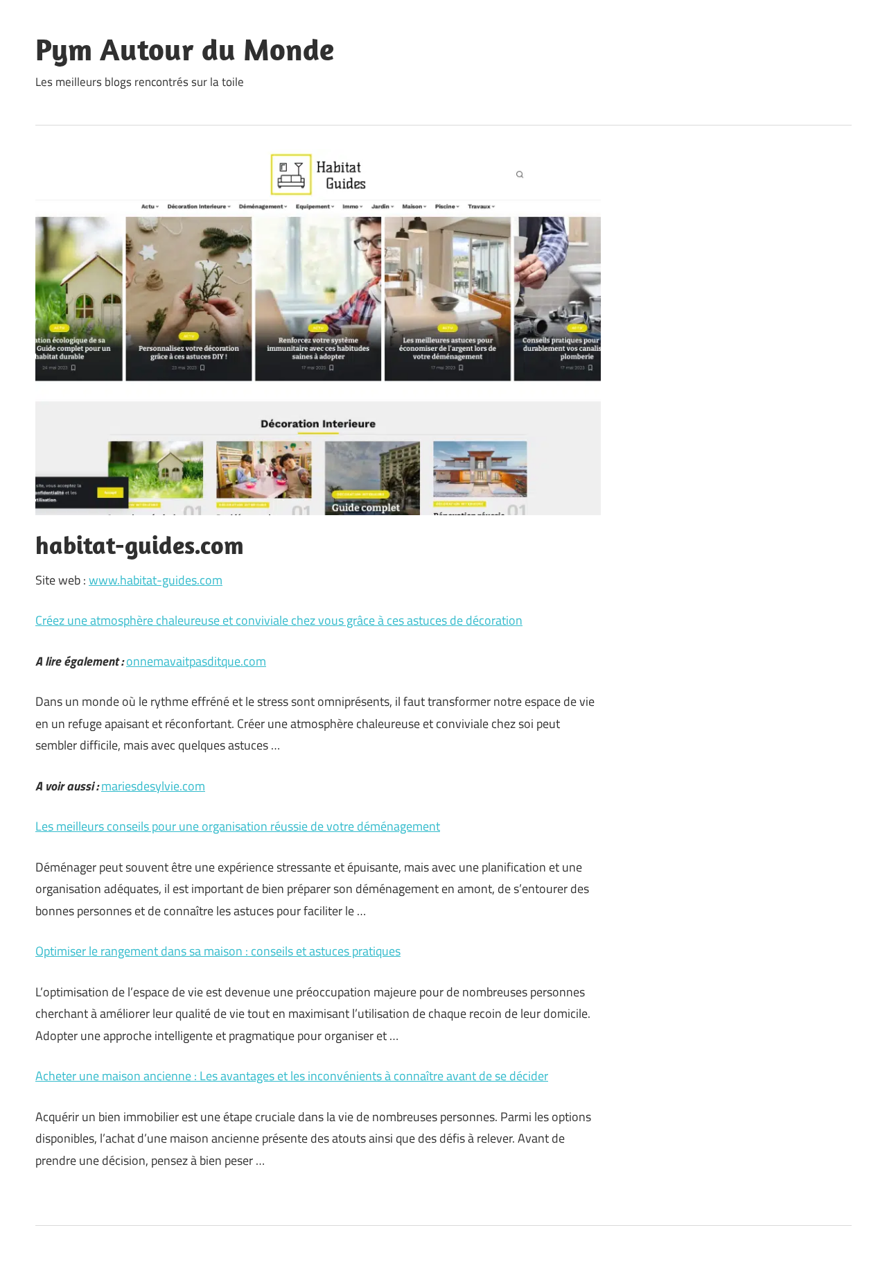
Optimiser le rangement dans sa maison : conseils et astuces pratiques (218, 951)
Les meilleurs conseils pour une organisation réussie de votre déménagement (237, 826)
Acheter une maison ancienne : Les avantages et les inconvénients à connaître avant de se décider (291, 1075)
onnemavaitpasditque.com (196, 661)
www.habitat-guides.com (155, 580)
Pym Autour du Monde (184, 49)
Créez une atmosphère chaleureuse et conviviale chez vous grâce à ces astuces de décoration (278, 620)
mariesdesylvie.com (153, 786)
